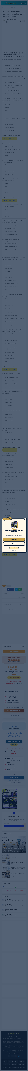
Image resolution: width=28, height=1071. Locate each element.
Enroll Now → (14, 539)
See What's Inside (14, 543)
